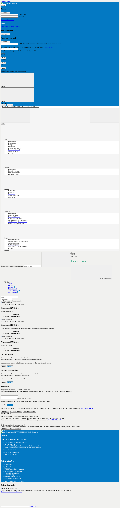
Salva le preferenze (15, 428)
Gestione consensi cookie (12, 476)
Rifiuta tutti (16, 411)
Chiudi (3, 58)
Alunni (10, 283)
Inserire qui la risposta (24, 398)
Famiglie (11, 287)
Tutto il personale (14, 290)
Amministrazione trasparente (12, 478)
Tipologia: (7, 316)
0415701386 (11, 444)
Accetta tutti (29, 411)
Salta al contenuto (6, 1)
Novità (73, 255)
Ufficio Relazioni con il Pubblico (14, 469)
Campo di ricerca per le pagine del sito (12, 266)
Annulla (4, 105)
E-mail (20, 43)
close (3, 123)
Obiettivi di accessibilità (11, 473)
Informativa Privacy (10, 468)
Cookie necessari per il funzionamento (12, 425)
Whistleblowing (9, 475)
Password (21, 16)
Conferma (10, 105)
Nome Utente (22, 14)
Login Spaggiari (49, 47)
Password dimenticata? (7, 20)
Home (73, 253)
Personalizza (5, 411)
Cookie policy (8, 464)
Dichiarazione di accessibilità (13, 471)
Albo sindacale (13, 292)
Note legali (7, 466)
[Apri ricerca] (104, 115)
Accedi (3, 5)
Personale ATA (12, 289)
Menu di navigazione (106, 278)
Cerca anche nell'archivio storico (12, 301)
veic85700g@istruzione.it (24, 446)
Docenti (10, 285)
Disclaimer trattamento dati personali (11, 492)
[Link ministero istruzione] (9, 3)
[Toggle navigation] (15, 115)
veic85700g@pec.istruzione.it (24, 447)
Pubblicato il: (8, 315)
